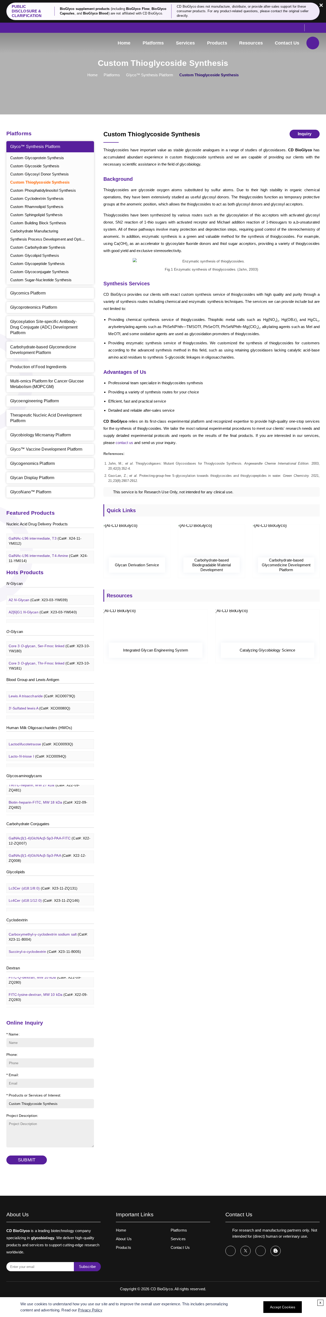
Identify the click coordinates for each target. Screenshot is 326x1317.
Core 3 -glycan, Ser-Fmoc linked (49, 643)
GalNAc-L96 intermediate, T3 (45, 535)
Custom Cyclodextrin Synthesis (37, 198)
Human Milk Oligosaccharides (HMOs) (39, 728)
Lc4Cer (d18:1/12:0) (44, 895)
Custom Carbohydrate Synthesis (37, 247)
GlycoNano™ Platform (30, 492)
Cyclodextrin (17, 920)
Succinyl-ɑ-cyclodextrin (45, 946)
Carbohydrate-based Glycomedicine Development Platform (43, 350)
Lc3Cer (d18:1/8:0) (43, 883)
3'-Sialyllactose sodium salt (47, 763)
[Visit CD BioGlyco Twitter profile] (245, 1251)
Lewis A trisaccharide (42, 691)
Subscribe (87, 1266)
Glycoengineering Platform (34, 401)
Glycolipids (15, 872)
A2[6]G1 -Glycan (43, 607)
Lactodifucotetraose (41, 739)
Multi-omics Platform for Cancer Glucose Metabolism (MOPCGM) (47, 384)
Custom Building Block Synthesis (38, 223)
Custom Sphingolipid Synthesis (36, 215)
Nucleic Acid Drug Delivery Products (37, 524)
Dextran (13, 968)
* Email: (12, 1075)
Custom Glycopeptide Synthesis (37, 263)
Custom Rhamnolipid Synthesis (36, 206)
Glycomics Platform (28, 293)
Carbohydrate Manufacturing (34, 231)
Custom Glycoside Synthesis (35, 166)
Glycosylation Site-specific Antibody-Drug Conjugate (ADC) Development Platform (43, 327)
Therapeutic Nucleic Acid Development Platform (46, 418)
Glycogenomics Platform (32, 463)
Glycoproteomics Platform (33, 307)
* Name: (13, 1034)
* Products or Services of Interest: (33, 1095)
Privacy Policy (90, 1310)
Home (124, 43)
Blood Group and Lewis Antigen (32, 679)
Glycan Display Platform (32, 478)
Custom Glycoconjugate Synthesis (39, 272)
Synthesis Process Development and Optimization (52, 239)
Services (185, 43)
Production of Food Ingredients (38, 367)
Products (217, 43)
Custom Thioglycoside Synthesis (40, 182)
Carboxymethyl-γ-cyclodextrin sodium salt (48, 931)
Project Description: (22, 1116)
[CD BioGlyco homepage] (31, 43)
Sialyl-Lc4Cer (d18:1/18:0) (49, 907)
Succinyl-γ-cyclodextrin (45, 958)
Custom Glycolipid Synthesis (34, 255)
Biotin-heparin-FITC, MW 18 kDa (48, 799)
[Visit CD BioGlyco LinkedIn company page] (260, 1251)
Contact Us (287, 43)
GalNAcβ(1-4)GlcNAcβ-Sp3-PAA (47, 852)
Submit (26, 1159)
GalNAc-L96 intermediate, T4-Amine (48, 552)
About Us (124, 1239)
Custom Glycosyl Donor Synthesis (39, 174)
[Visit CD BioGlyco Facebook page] (230, 1251)
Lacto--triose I (37, 751)
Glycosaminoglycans (24, 776)
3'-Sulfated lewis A (40, 703)
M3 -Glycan (39, 619)
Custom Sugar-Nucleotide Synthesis (41, 280)
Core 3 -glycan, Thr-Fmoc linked (49, 660)
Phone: (12, 1055)
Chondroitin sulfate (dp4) (48, 814)
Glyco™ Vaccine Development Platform (46, 449)
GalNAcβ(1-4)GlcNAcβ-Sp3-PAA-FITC (49, 835)
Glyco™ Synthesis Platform (149, 75)
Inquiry (304, 134)
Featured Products (30, 513)
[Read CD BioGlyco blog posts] (275, 1251)
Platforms (153, 43)
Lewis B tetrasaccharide (44, 715)
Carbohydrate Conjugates (27, 824)
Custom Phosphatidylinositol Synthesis (43, 190)
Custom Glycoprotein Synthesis (37, 158)
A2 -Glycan (38, 595)
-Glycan (14, 583)
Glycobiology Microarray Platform (40, 435)
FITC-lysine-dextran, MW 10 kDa (48, 991)
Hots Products (25, 572)
